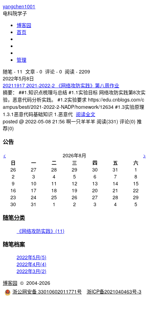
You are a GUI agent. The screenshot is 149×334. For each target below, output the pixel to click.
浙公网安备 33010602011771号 (47, 291)
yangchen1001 (19, 6)
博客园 (24, 24)
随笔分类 (14, 217)
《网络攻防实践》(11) (40, 230)
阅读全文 (85, 114)
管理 (21, 59)
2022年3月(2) (31, 270)
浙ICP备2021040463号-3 (114, 291)
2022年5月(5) (31, 257)
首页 (21, 31)
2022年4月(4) (31, 264)
